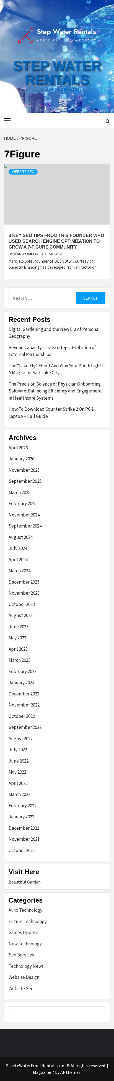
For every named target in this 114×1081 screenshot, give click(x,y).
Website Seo (23, 172)
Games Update (23, 932)
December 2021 (24, 828)
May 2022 (17, 772)
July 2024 (18, 548)
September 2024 (25, 526)
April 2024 (18, 560)
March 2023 (19, 660)
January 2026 (21, 459)
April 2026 (18, 448)
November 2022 (24, 705)
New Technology (25, 944)
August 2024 (21, 537)
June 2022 (18, 761)
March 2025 (19, 492)
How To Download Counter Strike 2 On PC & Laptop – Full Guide (51, 412)
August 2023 (21, 615)
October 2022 (22, 716)
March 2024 (19, 571)
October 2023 (22, 604)
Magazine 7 (43, 1072)
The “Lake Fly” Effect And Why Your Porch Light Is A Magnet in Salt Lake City (57, 369)
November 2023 (24, 593)
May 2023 (17, 638)
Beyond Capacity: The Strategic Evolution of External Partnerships (52, 351)
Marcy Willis (26, 254)
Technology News (26, 966)
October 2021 (22, 850)
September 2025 (25, 481)
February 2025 (23, 503)
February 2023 (23, 671)
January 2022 (21, 817)
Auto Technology (25, 910)
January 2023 (21, 682)
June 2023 (18, 627)
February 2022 (23, 806)
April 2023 (18, 649)
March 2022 (19, 794)
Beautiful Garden (25, 882)
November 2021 (24, 839)
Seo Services (21, 955)
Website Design (24, 977)
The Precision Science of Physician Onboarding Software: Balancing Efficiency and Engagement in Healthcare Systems (55, 391)
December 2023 (24, 582)
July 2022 (18, 750)
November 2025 (24, 470)
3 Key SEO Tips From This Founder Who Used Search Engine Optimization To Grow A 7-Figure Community (56, 241)
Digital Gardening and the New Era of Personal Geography (54, 332)
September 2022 (25, 727)
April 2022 (18, 783)
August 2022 (21, 738)
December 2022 (24, 694)
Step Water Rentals (57, 72)
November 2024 (24, 515)
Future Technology (28, 921)
